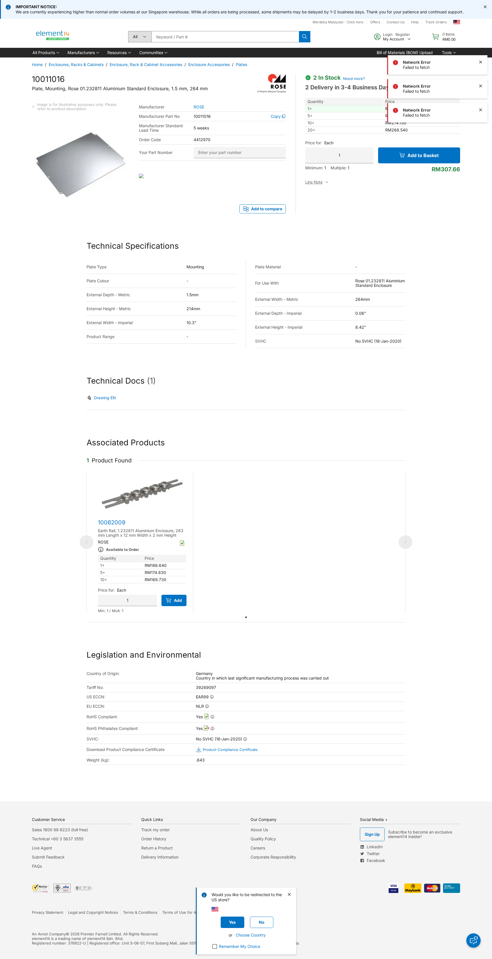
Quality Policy (263, 838)
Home (37, 64)
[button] (45, 52)
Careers (258, 847)
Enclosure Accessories (209, 64)
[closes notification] (485, 7)
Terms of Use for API (180, 912)
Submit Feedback (48, 857)
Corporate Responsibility (273, 857)
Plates (241, 64)
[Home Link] (53, 37)
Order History (153, 838)
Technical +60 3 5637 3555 (57, 838)
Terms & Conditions (140, 912)
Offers (375, 22)
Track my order (155, 829)
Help (415, 22)
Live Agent (42, 847)
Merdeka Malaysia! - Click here (338, 22)
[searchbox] (225, 36)
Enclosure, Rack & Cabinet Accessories (146, 64)
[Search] (304, 36)
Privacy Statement (47, 912)
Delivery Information (160, 857)
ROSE (199, 107)
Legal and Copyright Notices (93, 912)
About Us (259, 829)
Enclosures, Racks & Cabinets (76, 64)
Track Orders (436, 22)
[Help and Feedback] (473, 940)
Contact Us (396, 22)
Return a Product (157, 847)
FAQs (37, 866)
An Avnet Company (49, 934)
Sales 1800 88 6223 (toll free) (60, 829)
